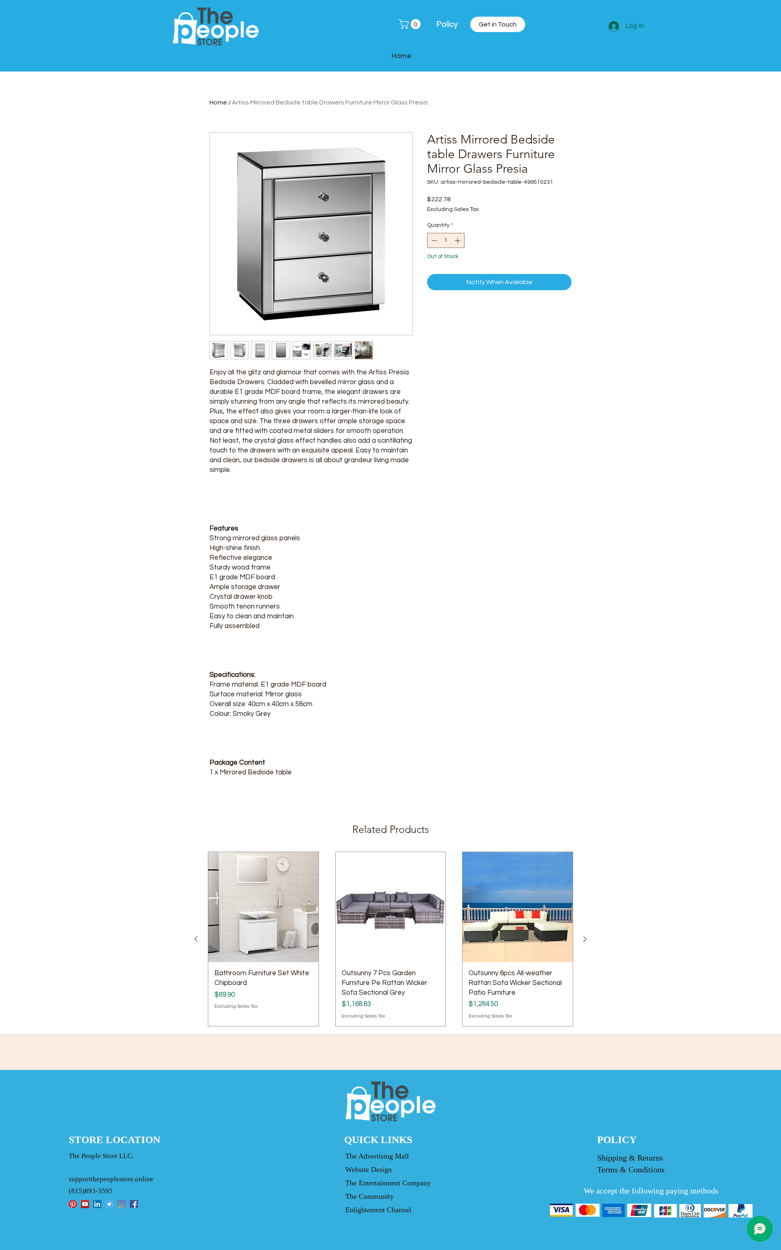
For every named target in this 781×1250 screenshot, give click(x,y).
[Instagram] (122, 1204)
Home (218, 102)
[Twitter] (109, 1204)
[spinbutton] (445, 240)
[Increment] (458, 240)
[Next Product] (585, 939)
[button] (411, 24)
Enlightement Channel (378, 1210)
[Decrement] (433, 240)
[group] (390, 938)
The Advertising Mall (377, 1156)
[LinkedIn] (97, 1204)
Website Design (368, 1169)
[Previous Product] (196, 939)
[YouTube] (85, 1204)
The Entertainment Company (388, 1183)
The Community (369, 1196)
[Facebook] (134, 1204)
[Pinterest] (73, 1204)
